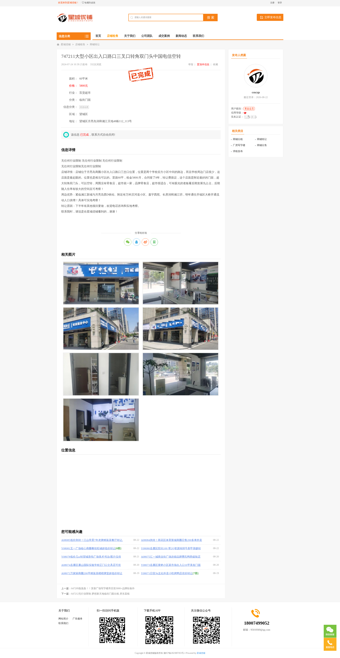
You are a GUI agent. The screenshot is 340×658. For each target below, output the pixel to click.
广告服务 (78, 618)
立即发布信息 (272, 17)
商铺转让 (95, 44)
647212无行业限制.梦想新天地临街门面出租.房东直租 (100, 593)
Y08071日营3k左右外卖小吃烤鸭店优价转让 (167, 573)
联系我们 (63, 623)
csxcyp (256, 92)
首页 (98, 35)
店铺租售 (80, 44)
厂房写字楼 (239, 145)
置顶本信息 (203, 64)
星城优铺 (66, 44)
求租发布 (238, 151)
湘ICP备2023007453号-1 (174, 653)
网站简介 (63, 618)
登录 (280, 2)
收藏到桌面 (90, 2)
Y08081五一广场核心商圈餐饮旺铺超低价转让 (88, 548)
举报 (190, 64)
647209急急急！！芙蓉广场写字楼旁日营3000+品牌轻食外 (103, 588)
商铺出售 (262, 145)
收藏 (215, 64)
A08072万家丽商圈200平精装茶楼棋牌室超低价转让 (91, 573)
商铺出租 (238, 139)
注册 (272, 2)
